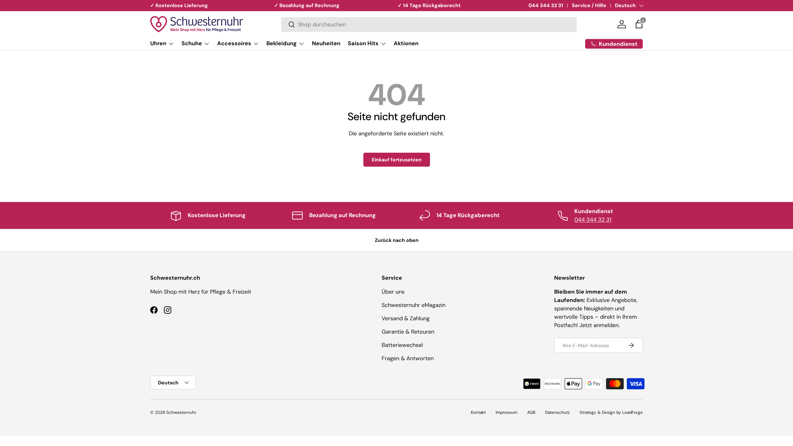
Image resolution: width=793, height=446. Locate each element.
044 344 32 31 (545, 5)
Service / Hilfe (589, 5)
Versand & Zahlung (406, 318)
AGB (531, 412)
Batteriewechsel (402, 345)
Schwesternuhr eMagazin (413, 305)
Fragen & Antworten (408, 358)
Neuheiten (326, 43)
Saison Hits (363, 43)
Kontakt (478, 412)
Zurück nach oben (396, 240)
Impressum (506, 412)
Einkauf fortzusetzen (397, 159)
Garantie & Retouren (408, 331)
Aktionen (406, 43)
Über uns (393, 291)
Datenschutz (557, 412)
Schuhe (192, 43)
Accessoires (234, 43)
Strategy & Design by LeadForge (611, 412)
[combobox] (429, 24)
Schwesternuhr (181, 412)
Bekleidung (281, 43)
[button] (639, 24)
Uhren (158, 43)
